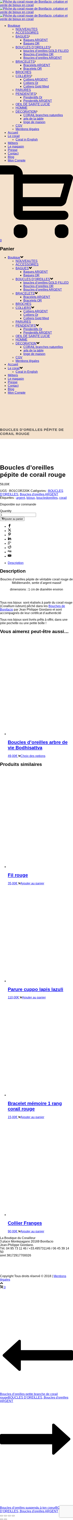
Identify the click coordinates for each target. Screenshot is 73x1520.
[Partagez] (9, 1515)
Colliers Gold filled (36, 86)
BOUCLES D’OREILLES (33, 47)
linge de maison (34, 122)
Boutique (14, 25)
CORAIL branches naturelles (43, 115)
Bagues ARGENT (35, 40)
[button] (31, 883)
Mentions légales (27, 129)
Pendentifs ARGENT (37, 100)
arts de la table (33, 118)
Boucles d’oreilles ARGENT (42, 57)
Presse (13, 150)
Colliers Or (30, 83)
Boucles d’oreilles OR (38, 54)
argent (20, 497)
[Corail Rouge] (36, 12)
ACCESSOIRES (27, 32)
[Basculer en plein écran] (5, 1515)
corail (63, 497)
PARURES (23, 90)
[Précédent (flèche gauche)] (1, 1519)
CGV (19, 125)
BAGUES (22, 36)
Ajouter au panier (13, 518)
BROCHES (23, 72)
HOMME (21, 107)
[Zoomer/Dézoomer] (1, 1515)
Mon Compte (17, 160)
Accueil (13, 132)
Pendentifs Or (32, 97)
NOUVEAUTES (27, 29)
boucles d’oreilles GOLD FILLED (46, 50)
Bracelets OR (32, 68)
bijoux (30, 497)
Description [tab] (16, 563)
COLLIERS (23, 76)
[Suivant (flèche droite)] (5, 1519)
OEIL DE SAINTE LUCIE (33, 104)
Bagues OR (31, 43)
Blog (11, 157)
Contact (13, 153)
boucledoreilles (47, 497)
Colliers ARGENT (35, 79)
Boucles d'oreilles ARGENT (39, 494)
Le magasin (16, 146)
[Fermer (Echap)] (13, 1515)
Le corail (14, 136)
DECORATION (26, 111)
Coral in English (27, 139)
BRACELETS (25, 61)
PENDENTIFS (26, 93)
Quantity (5, 511)
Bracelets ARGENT (36, 65)
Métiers (13, 143)
